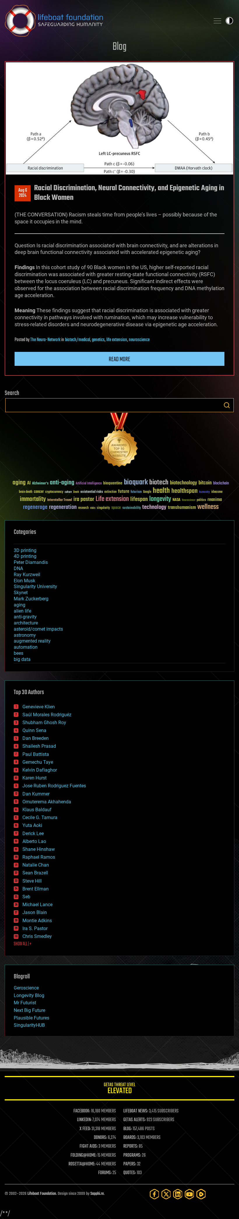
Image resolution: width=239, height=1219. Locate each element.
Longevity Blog (29, 995)
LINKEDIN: (84, 1120)
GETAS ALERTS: (134, 1120)
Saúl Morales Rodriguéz (46, 714)
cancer (39, 492)
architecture (26, 623)
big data (22, 659)
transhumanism (182, 507)
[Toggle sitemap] (217, 20)
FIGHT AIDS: (89, 1146)
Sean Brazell (35, 873)
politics (201, 500)
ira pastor (83, 499)
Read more (119, 359)
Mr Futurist (25, 1002)
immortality (33, 499)
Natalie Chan (35, 865)
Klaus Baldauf (37, 809)
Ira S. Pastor (35, 928)
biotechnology (183, 483)
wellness (208, 507)
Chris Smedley (37, 936)
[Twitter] (166, 1194)
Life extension (112, 499)
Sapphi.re (97, 1193)
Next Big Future (29, 1010)
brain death (25, 492)
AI (29, 483)
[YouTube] (189, 1194)
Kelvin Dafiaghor (39, 770)
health (161, 491)
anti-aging (62, 482)
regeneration (63, 507)
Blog (119, 47)
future (123, 491)
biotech (158, 482)
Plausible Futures (31, 1018)
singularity (103, 508)
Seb (26, 896)
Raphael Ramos (38, 857)
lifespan (139, 499)
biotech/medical (77, 340)
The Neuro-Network (45, 340)
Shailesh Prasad (39, 746)
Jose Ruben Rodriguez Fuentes (54, 785)
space (116, 507)
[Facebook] (154, 1194)
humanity (204, 492)
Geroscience (26, 988)
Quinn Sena (34, 730)
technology (154, 507)
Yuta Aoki (32, 825)
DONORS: (100, 1138)
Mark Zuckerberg (31, 598)
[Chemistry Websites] (119, 441)
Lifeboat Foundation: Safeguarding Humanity (105, 21)
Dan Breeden (35, 738)
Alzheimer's (40, 483)
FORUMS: (105, 1173)
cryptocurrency (54, 492)
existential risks (91, 492)
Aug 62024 (22, 193)
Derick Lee (33, 833)
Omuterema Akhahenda (46, 802)
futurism (136, 492)
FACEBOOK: (81, 1111)
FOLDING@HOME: (83, 1155)
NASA (176, 500)
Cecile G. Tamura (39, 817)
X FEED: (85, 1129)
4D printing (25, 556)
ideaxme (216, 492)
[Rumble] (201, 1194)
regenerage (35, 507)
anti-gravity (25, 617)
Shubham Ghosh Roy (44, 722)
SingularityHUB (29, 1025)
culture (68, 492)
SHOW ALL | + (22, 944)
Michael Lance (37, 904)
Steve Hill (32, 881)
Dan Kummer (36, 794)
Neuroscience (188, 500)
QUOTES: (129, 1173)
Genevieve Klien (38, 707)
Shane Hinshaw (38, 849)
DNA (18, 568)
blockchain (221, 483)
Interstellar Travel (59, 500)
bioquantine (112, 483)
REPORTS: (130, 1146)
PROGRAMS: (132, 1155)
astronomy (25, 635)
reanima (215, 499)
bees (18, 653)
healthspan (184, 491)
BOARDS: (129, 1138)
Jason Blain (34, 912)
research (83, 508)
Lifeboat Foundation (41, 1193)
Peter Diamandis (31, 562)
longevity (160, 499)
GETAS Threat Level (119, 1089)
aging (19, 482)
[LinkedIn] (177, 1194)
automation (26, 647)
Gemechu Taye (37, 762)
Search (227, 405)
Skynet (21, 592)
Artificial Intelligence (89, 484)
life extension (116, 340)
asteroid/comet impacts (38, 629)
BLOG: (127, 1129)
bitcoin (205, 483)
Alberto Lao (34, 841)
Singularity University (35, 586)
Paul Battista (35, 754)
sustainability (131, 508)
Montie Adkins (37, 920)
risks (92, 508)
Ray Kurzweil (27, 574)
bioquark (136, 482)
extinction (110, 492)
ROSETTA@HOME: (81, 1164)
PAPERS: (129, 1164)
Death (76, 492)
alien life (22, 611)
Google (147, 492)
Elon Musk (24, 580)
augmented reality (32, 641)
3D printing (25, 550)
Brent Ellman (35, 889)
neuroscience (139, 340)
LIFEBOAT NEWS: (135, 1111)
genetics (98, 340)
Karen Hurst (34, 778)
